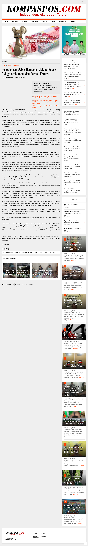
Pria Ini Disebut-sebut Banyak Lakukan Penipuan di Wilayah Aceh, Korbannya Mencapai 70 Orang (73, 273)
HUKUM (53, 21)
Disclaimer (43, 536)
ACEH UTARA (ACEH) (13, 65)
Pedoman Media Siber (36, 537)
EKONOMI (25, 21)
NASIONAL (15, 21)
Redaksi (43, 533)
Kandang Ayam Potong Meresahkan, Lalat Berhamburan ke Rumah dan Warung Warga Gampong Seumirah (16, 272)
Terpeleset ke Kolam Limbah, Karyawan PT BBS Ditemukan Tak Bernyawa (74, 421)
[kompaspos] (44, 17)
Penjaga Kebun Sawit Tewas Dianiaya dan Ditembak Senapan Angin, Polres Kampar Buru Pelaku (73, 390)
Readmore (73, 260)
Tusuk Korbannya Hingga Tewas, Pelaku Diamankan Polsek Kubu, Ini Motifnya (73, 335)
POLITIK (44, 21)
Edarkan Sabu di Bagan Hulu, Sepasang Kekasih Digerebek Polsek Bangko (74, 364)
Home (3, 65)
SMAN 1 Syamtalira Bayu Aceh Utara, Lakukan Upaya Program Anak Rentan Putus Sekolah (43, 272)
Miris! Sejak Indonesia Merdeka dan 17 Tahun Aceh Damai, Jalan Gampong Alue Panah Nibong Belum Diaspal (45, 102)
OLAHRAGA (35, 21)
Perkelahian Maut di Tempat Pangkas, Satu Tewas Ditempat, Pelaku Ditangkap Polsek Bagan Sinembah (73, 302)
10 (65, 502)
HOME (6, 21)
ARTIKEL (73, 21)
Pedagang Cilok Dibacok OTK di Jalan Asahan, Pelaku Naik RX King (73, 481)
